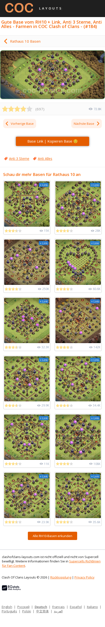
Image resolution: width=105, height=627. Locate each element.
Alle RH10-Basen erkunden (52, 536)
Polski (26, 611)
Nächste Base (84, 123)
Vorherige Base (22, 123)
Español (76, 607)
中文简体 (42, 611)
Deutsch (41, 607)
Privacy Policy (84, 577)
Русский (23, 607)
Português (9, 611)
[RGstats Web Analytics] (11, 589)
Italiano (92, 607)
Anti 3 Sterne (19, 158)
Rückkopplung (60, 577)
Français (58, 607)
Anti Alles (45, 158)
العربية (58, 611)
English (7, 607)
